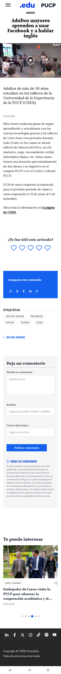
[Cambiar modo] (48, 670)
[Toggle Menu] (8, 4)
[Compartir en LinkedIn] (30, 291)
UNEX (39, 322)
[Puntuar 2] (22, 248)
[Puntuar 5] (47, 248)
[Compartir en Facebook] (23, 291)
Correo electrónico (17, 425)
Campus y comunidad (13, 583)
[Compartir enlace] (56, 583)
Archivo (30, 12)
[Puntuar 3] (30, 248)
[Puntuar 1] (13, 248)
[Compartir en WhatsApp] (10, 291)
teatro (25, 322)
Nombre (11, 404)
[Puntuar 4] (39, 248)
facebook (36, 316)
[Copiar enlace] (36, 291)
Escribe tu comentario (19, 372)
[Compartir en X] (17, 291)
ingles (10, 322)
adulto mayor (15, 316)
